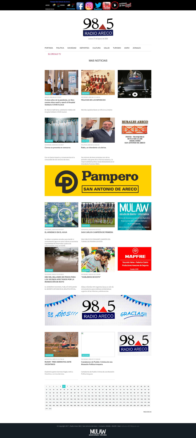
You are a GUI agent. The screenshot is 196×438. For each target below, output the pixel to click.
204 (127, 405)
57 (138, 389)
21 (116, 386)
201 (117, 405)
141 (117, 399)
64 (57, 393)
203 (124, 405)
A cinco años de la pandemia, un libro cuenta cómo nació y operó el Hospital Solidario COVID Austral (60, 102)
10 (78, 386)
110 (113, 396)
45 (96, 389)
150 (149, 399)
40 (78, 389)
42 (85, 389)
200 (113, 405)
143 (124, 399)
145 (131, 399)
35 (60, 389)
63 (53, 393)
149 (145, 399)
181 (47, 405)
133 (89, 399)
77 (103, 393)
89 (145, 393)
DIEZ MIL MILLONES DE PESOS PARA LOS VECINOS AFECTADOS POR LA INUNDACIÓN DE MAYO (60, 279)
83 (124, 393)
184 (57, 405)
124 (57, 399)
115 (131, 396)
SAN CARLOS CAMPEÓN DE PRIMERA (97, 232)
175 (131, 402)
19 (109, 386)
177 (138, 402)
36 (64, 389)
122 (50, 399)
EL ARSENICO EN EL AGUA (56, 232)
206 (135, 405)
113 (124, 396)
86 (134, 393)
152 (50, 402)
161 (82, 402)
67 (67, 393)
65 (60, 393)
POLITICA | (84, 145)
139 (110, 399)
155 (61, 402)
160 (78, 402)
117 (138, 396)
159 (75, 402)
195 (96, 405)
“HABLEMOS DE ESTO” (91, 277)
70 (78, 393)
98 (71, 396)
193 (89, 405)
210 (149, 405)
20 (113, 386)
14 (92, 386)
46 (99, 389)
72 (85, 393)
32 (50, 389)
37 (67, 389)
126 (64, 399)
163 (89, 402)
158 (71, 402)
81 (117, 393)
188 (71, 405)
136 (99, 399)
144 (127, 399)
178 (142, 402)
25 (130, 386)
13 (88, 386)
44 (92, 389)
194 (92, 405)
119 (145, 396)
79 (110, 393)
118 (142, 396)
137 (103, 399)
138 (106, 399)
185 (61, 405)
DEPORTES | (85, 229)
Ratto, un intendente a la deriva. (93, 148)
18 (106, 386)
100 (78, 396)
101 (82, 396)
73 (88, 393)
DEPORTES (84, 48)
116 (135, 396)
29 (144, 386)
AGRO (126, 48)
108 (106, 396)
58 (141, 389)
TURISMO (117, 48)
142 (120, 399)
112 (120, 396)
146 (135, 399)
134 (92, 399)
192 (85, 405)
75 (96, 393)
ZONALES (137, 48)
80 (113, 393)
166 (99, 402)
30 (148, 386)
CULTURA (96, 48)
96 (64, 396)
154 (57, 402)
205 (131, 405)
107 (103, 396)
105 (96, 396)
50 (113, 389)
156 (64, 402)
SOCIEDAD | (84, 97)
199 (110, 405)
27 (137, 386)
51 (117, 389)
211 (47, 408)
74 (92, 393)
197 (103, 405)
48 (106, 389)
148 (142, 399)
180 (149, 402)
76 (99, 393)
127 (68, 399)
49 (110, 389)
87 (138, 393)
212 (50, 408)
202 (120, 405)
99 (74, 396)
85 (131, 393)
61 (46, 393)
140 (113, 399)
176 (135, 402)
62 (50, 393)
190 (78, 405)
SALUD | (47, 97)
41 (81, 389)
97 (67, 396)
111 (117, 396)
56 (134, 389)
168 (106, 402)
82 (120, 393)
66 (64, 393)
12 (85, 386)
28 (141, 386)
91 (46, 396)
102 (85, 396)
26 (134, 386)
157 (68, 402)
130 (78, 399)
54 (127, 389)
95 (60, 396)
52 (120, 389)
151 (47, 402)
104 (92, 396)
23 (123, 386)
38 (71, 389)
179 (145, 402)
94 (57, 396)
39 (74, 389)
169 (110, 402)
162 (85, 402)
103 (89, 396)
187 (68, 405)
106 (99, 396)
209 (145, 405)
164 (92, 402)
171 (117, 402)
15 (95, 386)
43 (88, 389)
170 (113, 402)
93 (53, 396)
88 (141, 393)
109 (110, 396)
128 (71, 399)
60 (148, 389)
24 (127, 386)
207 (138, 405)
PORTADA (49, 48)
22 (120, 386)
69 (74, 393)
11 (81, 386)
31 (46, 389)
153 (54, 402)
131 (82, 399)
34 (57, 389)
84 (127, 393)
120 (149, 396)
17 (102, 386)
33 (53, 389)
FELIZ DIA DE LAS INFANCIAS (93, 100)
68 (71, 393)
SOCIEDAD (71, 48)
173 (124, 402)
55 (131, 389)
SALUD (107, 48)
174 (127, 402)
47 (103, 389)
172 (120, 402)
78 (106, 393)
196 (99, 405)
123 (54, 399)
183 (54, 405)
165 (96, 402)
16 (99, 386)
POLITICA (60, 48)
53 (124, 389)
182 (50, 405)
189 (75, 405)
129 (75, 399)
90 (148, 393)
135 (96, 399)
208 (142, 405)
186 (64, 405)
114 (127, 396)
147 (138, 399)
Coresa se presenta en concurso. (58, 148)
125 (61, 399)
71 (81, 393)
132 (85, 399)
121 (47, 399)
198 (106, 405)
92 (50, 396)
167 (103, 402)
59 (145, 389)
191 (82, 405)
